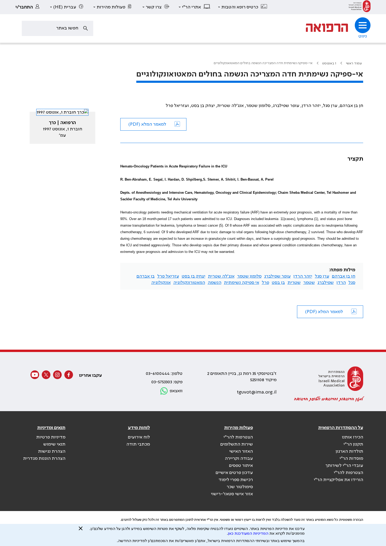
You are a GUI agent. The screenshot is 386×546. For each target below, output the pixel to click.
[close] (80, 530)
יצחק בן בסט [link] (193, 276)
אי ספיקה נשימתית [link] (241, 282)
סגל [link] (351, 282)
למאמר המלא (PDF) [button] (147, 124)
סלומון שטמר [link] (249, 276)
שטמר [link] (309, 282)
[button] (243, 7)
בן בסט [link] (278, 282)
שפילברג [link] (325, 282)
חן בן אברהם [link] (343, 276)
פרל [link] (265, 282)
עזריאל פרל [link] (168, 276)
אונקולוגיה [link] (161, 282)
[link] (360, 7)
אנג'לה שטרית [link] (221, 276)
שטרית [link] (294, 282)
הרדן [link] (341, 282)
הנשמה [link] (214, 282)
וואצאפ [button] (176, 391)
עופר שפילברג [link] (277, 276)
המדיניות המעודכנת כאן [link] (248, 534)
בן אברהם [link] (146, 276)
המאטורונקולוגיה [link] (189, 282)
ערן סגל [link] (322, 276)
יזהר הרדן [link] (302, 276)
